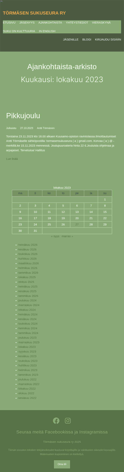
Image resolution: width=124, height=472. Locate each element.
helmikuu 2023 (27, 370)
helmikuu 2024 (27, 328)
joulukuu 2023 (27, 337)
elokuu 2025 (26, 281)
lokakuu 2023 (27, 346)
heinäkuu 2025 (27, 286)
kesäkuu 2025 (27, 291)
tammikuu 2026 (28, 272)
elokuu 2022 (26, 393)
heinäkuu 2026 (27, 244)
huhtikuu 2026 (27, 258)
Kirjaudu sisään (108, 39)
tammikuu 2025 (28, 296)
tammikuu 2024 (28, 333)
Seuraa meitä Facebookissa (44, 431)
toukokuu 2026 (27, 254)
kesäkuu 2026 (27, 249)
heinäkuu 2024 (27, 314)
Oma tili (62, 464)
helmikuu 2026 (27, 268)
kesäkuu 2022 (27, 398)
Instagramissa (93, 431)
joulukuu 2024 (27, 300)
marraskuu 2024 (28, 305)
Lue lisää (12, 159)
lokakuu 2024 (27, 309)
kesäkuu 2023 (27, 356)
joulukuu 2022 (27, 379)
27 (77, 224)
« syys (55, 236)
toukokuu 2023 (27, 361)
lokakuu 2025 (27, 277)
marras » (67, 236)
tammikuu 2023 (28, 374)
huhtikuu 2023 (27, 365)
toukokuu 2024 (27, 323)
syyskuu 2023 (27, 351)
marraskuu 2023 (28, 342)
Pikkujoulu (23, 115)
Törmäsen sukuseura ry (34, 12)
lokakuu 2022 (27, 388)
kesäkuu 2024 (27, 319)
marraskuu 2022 (28, 384)
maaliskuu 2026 (28, 263)
